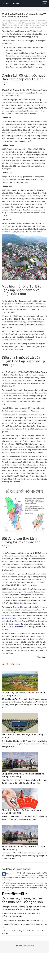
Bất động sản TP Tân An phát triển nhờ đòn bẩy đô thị (23, 920)
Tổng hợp (41, 657)
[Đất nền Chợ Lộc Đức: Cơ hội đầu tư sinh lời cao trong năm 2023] (20, 681)
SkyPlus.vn (30, 946)
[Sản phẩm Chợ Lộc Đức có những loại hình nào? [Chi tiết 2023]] (20, 762)
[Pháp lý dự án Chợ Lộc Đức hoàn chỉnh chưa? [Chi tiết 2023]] (20, 798)
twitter (27, 893)
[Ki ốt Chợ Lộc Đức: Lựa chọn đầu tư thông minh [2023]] (20, 723)
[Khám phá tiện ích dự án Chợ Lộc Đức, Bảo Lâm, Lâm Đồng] (20, 835)
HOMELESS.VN (11, 3)
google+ (18, 893)
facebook (8, 893)
